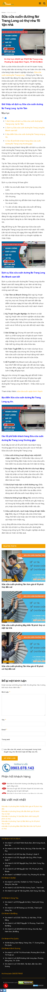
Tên (4, 720)
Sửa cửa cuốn (11, 12)
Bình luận (6, 692)
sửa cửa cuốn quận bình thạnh (30, 391)
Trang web (6, 739)
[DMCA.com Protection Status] (38, 985)
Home (3, 12)
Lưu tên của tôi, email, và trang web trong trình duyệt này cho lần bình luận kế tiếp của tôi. (22, 750)
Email (4, 730)
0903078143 (17, 973)
